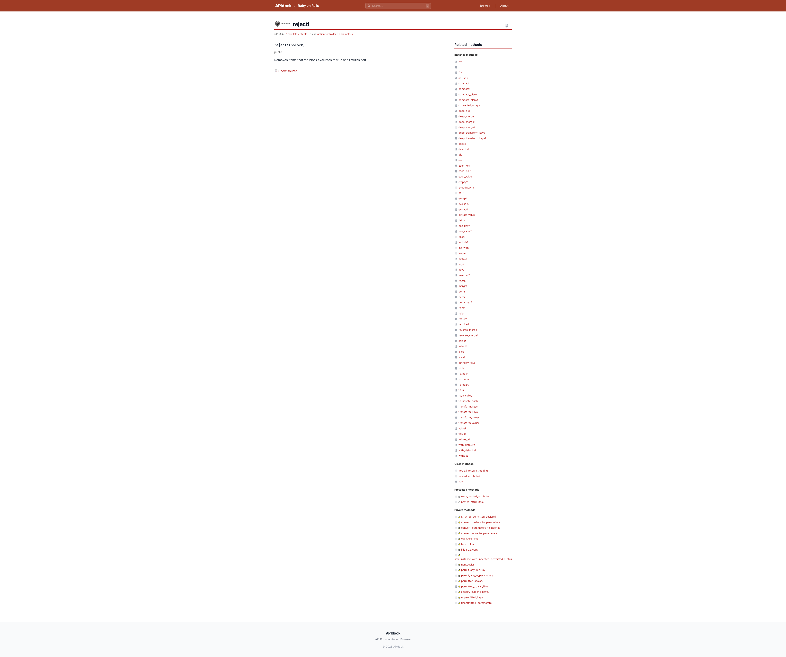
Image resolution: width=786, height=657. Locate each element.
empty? (463, 182)
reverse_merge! (468, 335)
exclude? (463, 203)
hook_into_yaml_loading (473, 470)
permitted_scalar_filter (475, 586)
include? (463, 242)
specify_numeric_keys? (475, 591)
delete (462, 143)
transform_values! (469, 422)
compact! (464, 88)
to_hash (463, 373)
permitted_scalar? (472, 580)
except (462, 198)
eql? (460, 192)
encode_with (466, 187)
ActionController (326, 34)
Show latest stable (297, 34)
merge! (462, 286)
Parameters (346, 34)
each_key (464, 165)
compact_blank (467, 94)
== (460, 61)
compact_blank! (468, 100)
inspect (463, 253)
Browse (485, 5)
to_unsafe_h (465, 395)
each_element (469, 538)
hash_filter (467, 544)
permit (462, 291)
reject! (462, 313)
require (462, 319)
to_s (461, 390)
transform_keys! (468, 411)
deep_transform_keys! (472, 138)
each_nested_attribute (475, 496)
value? (462, 428)
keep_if (462, 258)
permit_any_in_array (473, 569)
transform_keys (468, 406)
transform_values (469, 417)
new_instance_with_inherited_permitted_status (483, 559)
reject (461, 307)
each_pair (464, 171)
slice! (461, 357)
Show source (287, 71)
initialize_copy (469, 549)
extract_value (466, 214)
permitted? (465, 302)
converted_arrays (469, 105)
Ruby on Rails (308, 5)
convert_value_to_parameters (479, 533)
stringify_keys (466, 362)
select (462, 340)
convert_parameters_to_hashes (480, 527)
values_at (464, 439)
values (462, 433)
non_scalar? (468, 564)
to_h (461, 368)
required (463, 324)
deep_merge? (466, 127)
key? (461, 264)
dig (460, 154)
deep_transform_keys (471, 132)
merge (462, 280)
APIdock (283, 5)
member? (464, 275)
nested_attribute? (469, 476)
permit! (462, 297)
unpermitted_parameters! (476, 602)
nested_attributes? (472, 501)
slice (461, 351)
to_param (464, 379)
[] (459, 67)
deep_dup (464, 110)
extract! (463, 209)
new (460, 481)
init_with (463, 247)
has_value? (465, 231)
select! (462, 346)
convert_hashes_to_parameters (480, 522)
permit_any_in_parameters (477, 575)
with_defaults (466, 444)
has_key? (464, 225)
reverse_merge (467, 329)
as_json (463, 78)
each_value (465, 176)
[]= (460, 72)
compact (463, 83)
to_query (463, 384)
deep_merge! (466, 121)
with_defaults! (467, 450)
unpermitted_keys (472, 597)
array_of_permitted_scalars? (478, 516)
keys (461, 269)
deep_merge (466, 116)
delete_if (463, 149)
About (504, 5)
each (461, 160)
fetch (461, 220)
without (463, 455)
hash (461, 236)
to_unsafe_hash (468, 401)
